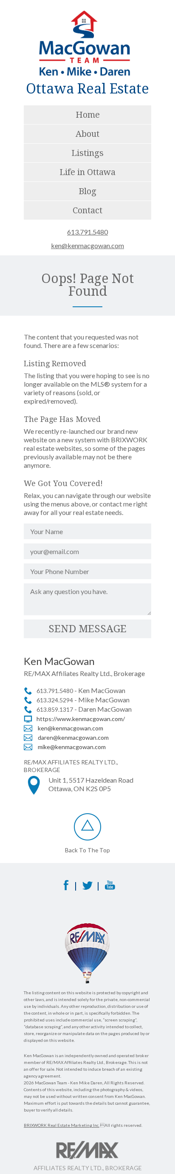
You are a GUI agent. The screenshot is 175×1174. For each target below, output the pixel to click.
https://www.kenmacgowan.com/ (81, 718)
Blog (87, 191)
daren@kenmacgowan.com (73, 737)
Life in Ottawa (87, 172)
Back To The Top (87, 850)
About (87, 134)
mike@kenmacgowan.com (72, 746)
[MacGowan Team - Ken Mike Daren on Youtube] (110, 887)
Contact (87, 210)
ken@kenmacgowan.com (87, 245)
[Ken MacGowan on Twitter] (87, 887)
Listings (87, 153)
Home (88, 115)
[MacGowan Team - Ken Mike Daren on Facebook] (65, 887)
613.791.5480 (87, 232)
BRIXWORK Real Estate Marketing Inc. (61, 1125)
